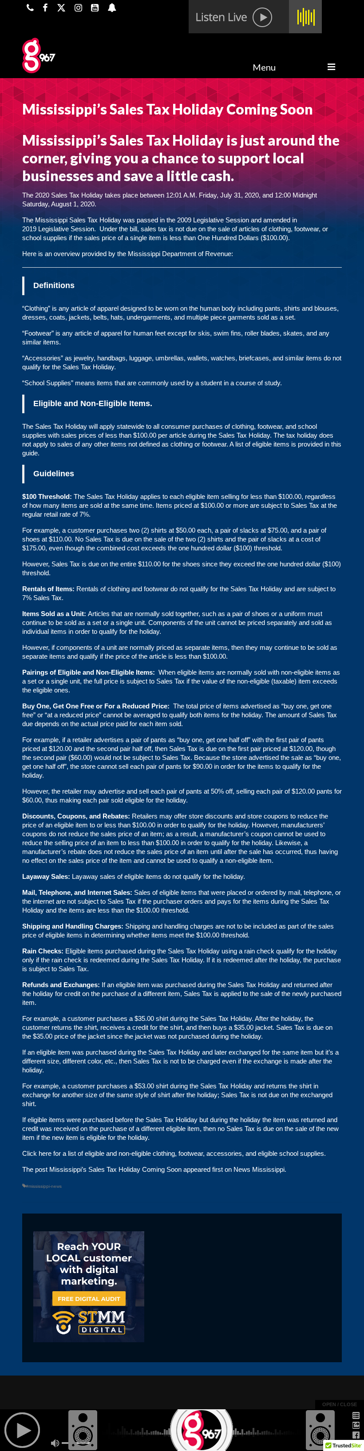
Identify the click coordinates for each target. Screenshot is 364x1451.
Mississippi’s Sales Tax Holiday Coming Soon (115, 1169)
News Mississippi (259, 1169)
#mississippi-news (44, 1186)
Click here (36, 1153)
